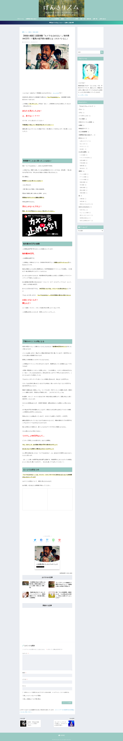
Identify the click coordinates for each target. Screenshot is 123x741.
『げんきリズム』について (87, 106)
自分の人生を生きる (85, 207)
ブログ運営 (83, 119)
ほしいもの (83, 143)
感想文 (62, 18)
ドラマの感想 (84, 179)
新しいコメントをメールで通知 (32, 695)
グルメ (81, 109)
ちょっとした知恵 (85, 212)
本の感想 (83, 184)
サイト (24, 686)
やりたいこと (84, 146)
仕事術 (81, 125)
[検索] (101, 52)
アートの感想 (84, 176)
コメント (25, 653)
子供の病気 (83, 163)
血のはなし (83, 168)
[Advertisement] (47, 81)
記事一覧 (95, 18)
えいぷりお (56, 93)
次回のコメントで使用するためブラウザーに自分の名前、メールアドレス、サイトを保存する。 (47, 692)
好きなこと (83, 138)
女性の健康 (83, 160)
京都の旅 (83, 198)
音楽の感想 (83, 192)
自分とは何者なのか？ (86, 220)
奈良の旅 (83, 201)
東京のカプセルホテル (86, 204)
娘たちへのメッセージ (86, 215)
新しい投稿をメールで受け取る (32, 699)
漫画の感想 (83, 187)
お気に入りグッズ (85, 141)
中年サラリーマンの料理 (72, 18)
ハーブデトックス (45, 18)
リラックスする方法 (85, 157)
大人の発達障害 (55, 18)
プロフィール (20, 18)
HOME (62, 735)
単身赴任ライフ (84, 128)
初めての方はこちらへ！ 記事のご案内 (61, 22)
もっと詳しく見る (83, 95)
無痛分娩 (83, 165)
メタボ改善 (83, 155)
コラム (81, 112)
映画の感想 (69, 573)
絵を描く (83, 149)
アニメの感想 (84, 174)
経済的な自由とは (85, 218)
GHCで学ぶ (83, 209)
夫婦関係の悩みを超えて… (32, 18)
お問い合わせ (102, 18)
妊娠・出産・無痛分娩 (85, 18)
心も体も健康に (84, 152)
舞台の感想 (83, 190)
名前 (24, 672)
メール (25, 679)
